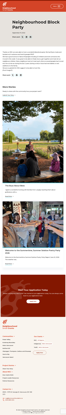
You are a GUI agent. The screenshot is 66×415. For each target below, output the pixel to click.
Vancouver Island (8, 357)
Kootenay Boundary (9, 342)
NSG (39, 340)
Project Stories (8, 365)
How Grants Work (8, 375)
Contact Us (7, 389)
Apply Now (33, 301)
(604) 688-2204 (9, 400)
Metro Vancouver (8, 345)
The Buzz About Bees (15, 186)
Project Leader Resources (11, 378)
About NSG (7, 372)
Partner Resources (8, 381)
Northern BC (6, 348)
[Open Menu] (59, 6)
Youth (41, 347)
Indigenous (43, 343)
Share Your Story (8, 368)
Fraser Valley (6, 339)
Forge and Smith (39, 413)
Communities (8, 336)
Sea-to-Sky (6, 354)
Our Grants (38, 336)
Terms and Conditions (38, 411)
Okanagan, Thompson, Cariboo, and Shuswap (17, 351)
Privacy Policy (27, 411)
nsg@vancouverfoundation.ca (14, 398)
